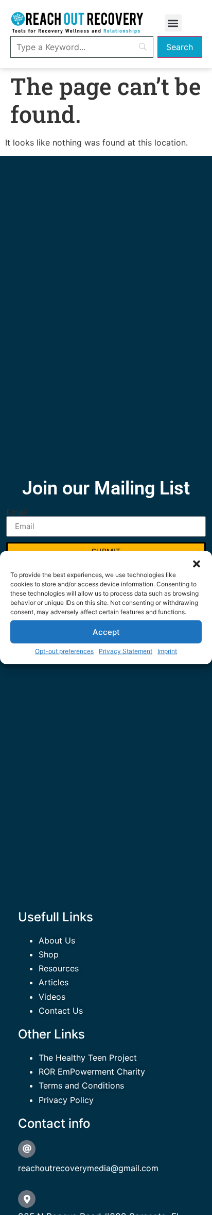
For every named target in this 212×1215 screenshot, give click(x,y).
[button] (196, 564)
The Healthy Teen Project (88, 1057)
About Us (57, 940)
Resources (59, 968)
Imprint (167, 651)
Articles (53, 982)
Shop (49, 954)
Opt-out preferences (64, 651)
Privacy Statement (125, 651)
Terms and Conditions (81, 1085)
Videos (52, 997)
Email (16, 512)
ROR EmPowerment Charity (92, 1071)
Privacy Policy (66, 1100)
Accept (106, 631)
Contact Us (61, 1010)
